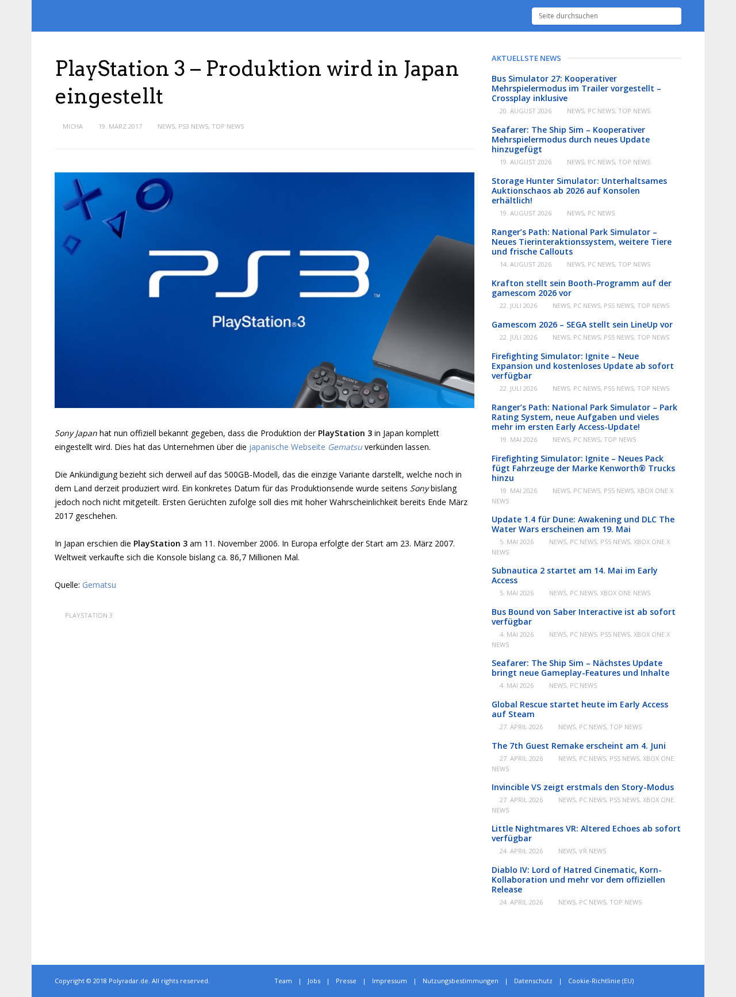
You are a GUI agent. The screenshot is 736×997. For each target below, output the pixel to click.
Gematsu (99, 584)
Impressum (389, 980)
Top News (228, 126)
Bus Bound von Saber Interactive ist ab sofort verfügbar (584, 616)
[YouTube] (678, 981)
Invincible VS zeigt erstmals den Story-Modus (583, 787)
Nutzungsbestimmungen (461, 980)
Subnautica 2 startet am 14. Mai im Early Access (575, 575)
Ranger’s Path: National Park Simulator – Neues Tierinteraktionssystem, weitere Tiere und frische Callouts (582, 241)
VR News (592, 850)
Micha (73, 126)
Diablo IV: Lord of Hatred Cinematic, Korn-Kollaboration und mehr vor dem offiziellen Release (578, 879)
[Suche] (673, 16)
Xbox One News (625, 592)
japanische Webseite (305, 446)
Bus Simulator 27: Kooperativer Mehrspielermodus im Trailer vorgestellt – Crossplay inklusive (576, 88)
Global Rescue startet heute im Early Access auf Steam (580, 709)
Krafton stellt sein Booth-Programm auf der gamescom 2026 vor (582, 288)
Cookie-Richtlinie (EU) (601, 980)
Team (283, 980)
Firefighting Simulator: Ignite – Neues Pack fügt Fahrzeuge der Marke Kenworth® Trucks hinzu (583, 468)
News (166, 126)
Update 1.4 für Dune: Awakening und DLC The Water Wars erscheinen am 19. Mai (583, 524)
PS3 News (193, 126)
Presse (346, 980)
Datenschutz (533, 980)
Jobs (314, 980)
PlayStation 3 (89, 615)
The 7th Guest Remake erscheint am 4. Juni (579, 745)
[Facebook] (666, 981)
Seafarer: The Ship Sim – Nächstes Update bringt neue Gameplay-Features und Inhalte (580, 667)
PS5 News (619, 305)
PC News (601, 110)
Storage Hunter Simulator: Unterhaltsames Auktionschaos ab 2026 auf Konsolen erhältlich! (579, 190)
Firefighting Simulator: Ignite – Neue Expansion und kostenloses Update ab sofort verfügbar (583, 366)
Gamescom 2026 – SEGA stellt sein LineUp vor (582, 324)
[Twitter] (653, 981)
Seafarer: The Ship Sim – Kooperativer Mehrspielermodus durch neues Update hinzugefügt (571, 139)
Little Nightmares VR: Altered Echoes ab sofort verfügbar (586, 833)
